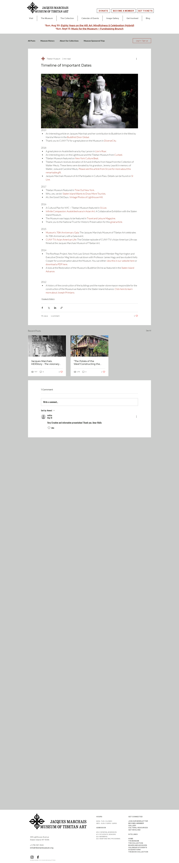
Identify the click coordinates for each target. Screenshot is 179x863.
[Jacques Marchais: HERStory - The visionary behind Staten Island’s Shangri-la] (47, 346)
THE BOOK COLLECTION (138, 852)
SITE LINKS (133, 834)
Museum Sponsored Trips (94, 41)
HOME (130, 839)
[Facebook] (38, 857)
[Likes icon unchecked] (49, 427)
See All (148, 330)
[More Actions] (136, 416)
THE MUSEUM (133, 841)
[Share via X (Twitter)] (48, 308)
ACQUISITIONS (134, 850)
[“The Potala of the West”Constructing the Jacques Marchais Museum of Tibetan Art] (90, 346)
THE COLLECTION (135, 843)
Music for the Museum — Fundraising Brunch (97, 28)
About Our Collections (69, 41)
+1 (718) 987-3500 (37, 845)
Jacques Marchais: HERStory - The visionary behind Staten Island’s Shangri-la (45, 363)
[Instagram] (32, 857)
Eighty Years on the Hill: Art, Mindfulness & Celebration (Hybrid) (97, 25)
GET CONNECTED (135, 817)
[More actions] (136, 58)
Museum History (47, 41)
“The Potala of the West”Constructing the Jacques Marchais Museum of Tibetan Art (89, 363)
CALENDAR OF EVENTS (137, 847)
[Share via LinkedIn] (55, 308)
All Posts (31, 41)
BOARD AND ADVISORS (137, 845)
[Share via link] (61, 308)
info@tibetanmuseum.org (41, 848)
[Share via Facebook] (42, 308)
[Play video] (89, 101)
